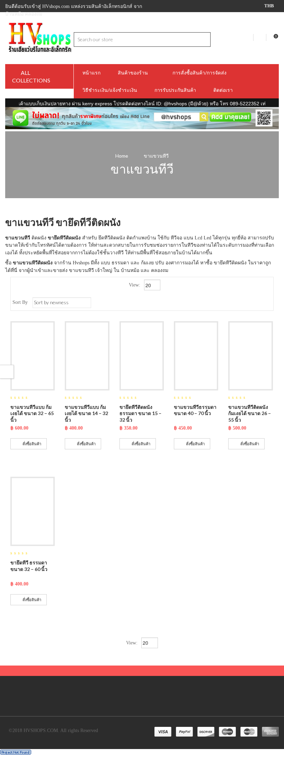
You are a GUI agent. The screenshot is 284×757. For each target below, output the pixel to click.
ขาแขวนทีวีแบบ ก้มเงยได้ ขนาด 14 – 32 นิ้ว (86, 413)
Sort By (20, 302)
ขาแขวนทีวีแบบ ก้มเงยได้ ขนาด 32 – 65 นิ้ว (32, 413)
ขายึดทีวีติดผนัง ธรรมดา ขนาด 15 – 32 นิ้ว (140, 413)
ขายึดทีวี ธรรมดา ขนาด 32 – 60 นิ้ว (28, 566)
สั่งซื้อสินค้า (32, 443)
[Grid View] (257, 302)
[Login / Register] (260, 37)
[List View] (267, 302)
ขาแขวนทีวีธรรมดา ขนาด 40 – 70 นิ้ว (195, 410)
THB (269, 6)
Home (121, 156)
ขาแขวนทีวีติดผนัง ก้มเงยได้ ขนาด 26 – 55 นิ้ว (249, 413)
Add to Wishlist (17, 458)
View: (135, 285)
